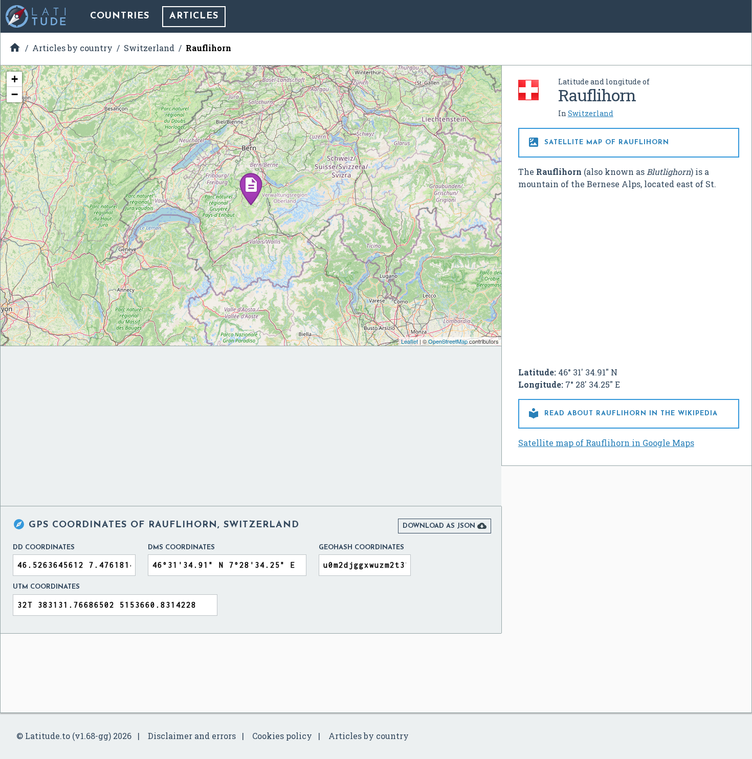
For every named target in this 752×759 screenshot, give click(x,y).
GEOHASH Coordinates (361, 547)
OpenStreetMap (448, 341)
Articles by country (368, 735)
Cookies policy (282, 735)
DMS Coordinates (181, 547)
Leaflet (409, 341)
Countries (119, 16)
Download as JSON (444, 525)
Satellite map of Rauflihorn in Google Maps (606, 442)
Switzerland (590, 113)
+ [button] (14, 79)
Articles (193, 16)
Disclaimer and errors (192, 735)
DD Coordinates (44, 547)
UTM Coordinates (46, 587)
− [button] (14, 94)
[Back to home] (36, 16)
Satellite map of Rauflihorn (598, 142)
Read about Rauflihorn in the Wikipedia (622, 413)
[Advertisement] (629, 274)
